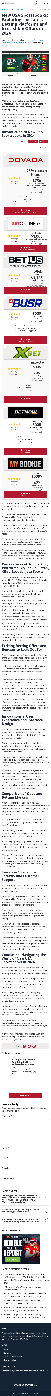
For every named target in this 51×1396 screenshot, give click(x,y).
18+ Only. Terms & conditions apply (37, 191)
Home (4, 9)
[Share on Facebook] (24, 1046)
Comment (7, 1116)
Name (34, 141)
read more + (25, 1096)
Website (5, 1168)
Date (24, 141)
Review (14, 183)
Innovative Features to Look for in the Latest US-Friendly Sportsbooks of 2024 (20, 1220)
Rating (44, 141)
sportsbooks (18, 525)
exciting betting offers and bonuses (20, 660)
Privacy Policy (10, 1360)
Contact (7, 1353)
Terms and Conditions (14, 1356)
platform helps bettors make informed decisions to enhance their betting (25, 637)
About (7, 1349)
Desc (45, 147)
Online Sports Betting (16, 9)
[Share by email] (34, 1046)
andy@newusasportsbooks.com (34, 1370)
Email (5, 1158)
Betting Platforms (31, 40)
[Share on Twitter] (29, 1046)
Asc (40, 147)
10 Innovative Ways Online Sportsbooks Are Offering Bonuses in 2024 (20, 1211)
